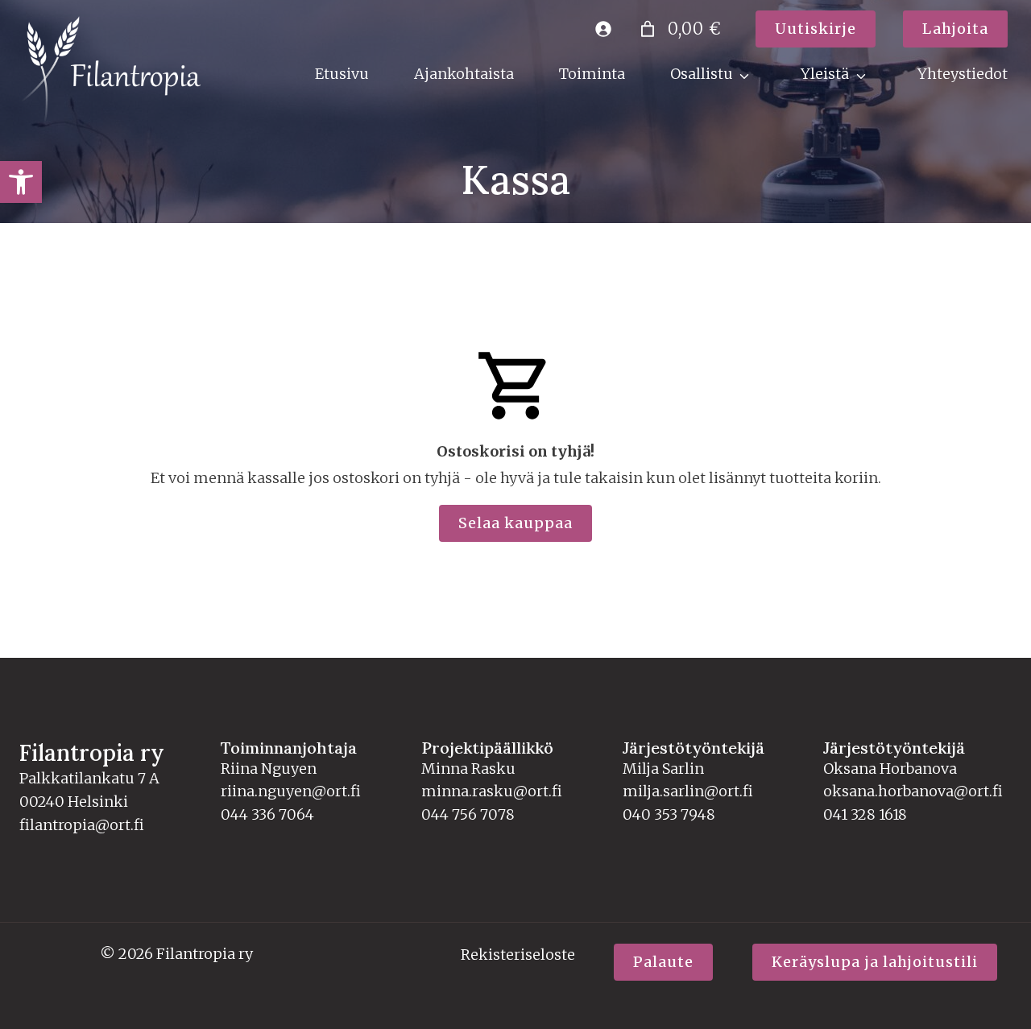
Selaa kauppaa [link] (515, 523)
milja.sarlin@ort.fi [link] (688, 791)
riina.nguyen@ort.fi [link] (291, 791)
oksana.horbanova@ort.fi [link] (913, 791)
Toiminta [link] (592, 73)
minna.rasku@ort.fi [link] (491, 791)
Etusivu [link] (342, 73)
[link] (21, 182)
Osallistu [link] (701, 73)
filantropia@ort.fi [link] (81, 825)
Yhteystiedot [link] (962, 73)
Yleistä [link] (825, 73)
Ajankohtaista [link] (464, 73)
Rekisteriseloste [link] (518, 954)
